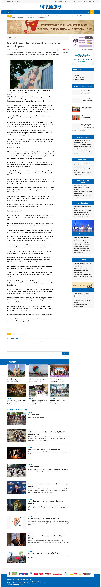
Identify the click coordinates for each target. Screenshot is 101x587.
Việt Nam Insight (11, 17)
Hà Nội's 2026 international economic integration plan (83, 192)
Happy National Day (41, 17)
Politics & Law (16, 12)
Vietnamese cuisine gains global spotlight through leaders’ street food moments (83, 300)
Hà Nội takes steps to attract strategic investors (83, 196)
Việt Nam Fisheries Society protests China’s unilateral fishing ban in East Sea (83, 276)
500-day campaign (30, 17)
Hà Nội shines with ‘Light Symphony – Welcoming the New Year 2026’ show (83, 168)
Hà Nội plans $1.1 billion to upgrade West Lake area (82, 173)
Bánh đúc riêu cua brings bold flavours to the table (81, 305)
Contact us (78, 579)
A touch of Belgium (35, 466)
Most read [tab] (87, 86)
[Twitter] (61, 49)
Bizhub (74, 1)
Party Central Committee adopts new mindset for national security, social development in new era (83, 146)
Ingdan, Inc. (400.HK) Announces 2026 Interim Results (87, 100)
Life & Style (49, 12)
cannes (28, 334)
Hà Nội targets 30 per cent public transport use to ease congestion (82, 215)
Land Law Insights (60, 15)
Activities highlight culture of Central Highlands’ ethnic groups (46, 433)
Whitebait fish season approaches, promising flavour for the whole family (82, 294)
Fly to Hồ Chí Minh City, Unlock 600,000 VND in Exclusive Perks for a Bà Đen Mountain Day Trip (83, 238)
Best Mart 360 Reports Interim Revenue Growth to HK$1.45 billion (87, 92)
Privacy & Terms (87, 579)
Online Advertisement (80, 79)
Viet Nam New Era (34, 15)
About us (72, 579)
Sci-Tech (33, 12)
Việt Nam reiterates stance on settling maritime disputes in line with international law (83, 270)
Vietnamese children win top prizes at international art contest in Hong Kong (59, 402)
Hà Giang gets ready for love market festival (44, 553)
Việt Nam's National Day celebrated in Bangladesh (87, 108)
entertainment (21, 334)
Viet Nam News (12, 95)
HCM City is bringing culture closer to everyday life (15, 380)
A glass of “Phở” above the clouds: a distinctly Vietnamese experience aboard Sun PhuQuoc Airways (82, 244)
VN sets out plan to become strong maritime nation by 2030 (82, 141)
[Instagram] (66, 49)
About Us (85, 1)
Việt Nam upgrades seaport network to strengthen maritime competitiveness (82, 264)
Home (10, 37)
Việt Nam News (50, 6)
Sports (56, 12)
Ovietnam (79, 1)
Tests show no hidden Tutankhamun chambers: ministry (45, 502)
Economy (25, 12)
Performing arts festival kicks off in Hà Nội (44, 449)
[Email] (68, 49)
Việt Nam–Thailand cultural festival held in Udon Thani (58, 380)
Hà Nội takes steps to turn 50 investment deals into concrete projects (81, 187)
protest (14, 334)
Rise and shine (33, 414)
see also (13, 362)
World (79, 12)
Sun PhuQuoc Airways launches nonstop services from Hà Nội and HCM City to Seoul (82, 250)
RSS (93, 579)
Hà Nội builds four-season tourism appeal (82, 207)
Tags (9, 334)
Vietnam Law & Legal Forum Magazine (62, 1)
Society (41, 12)
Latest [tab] (76, 86)
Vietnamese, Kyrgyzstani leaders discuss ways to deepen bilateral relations (87, 117)
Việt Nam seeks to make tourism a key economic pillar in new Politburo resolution (16, 402)
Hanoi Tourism (69, 15)
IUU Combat (20, 17)
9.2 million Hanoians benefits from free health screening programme (82, 164)
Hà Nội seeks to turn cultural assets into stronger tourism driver (82, 211)
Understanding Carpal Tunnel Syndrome (43, 518)
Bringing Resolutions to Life (21, 15)
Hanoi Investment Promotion (46, 15)
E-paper (77, 70)
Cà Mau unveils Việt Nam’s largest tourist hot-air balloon (38, 380)
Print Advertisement (79, 77)
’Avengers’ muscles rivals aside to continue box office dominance (48, 485)
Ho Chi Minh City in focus (81, 15)
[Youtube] (64, 49)
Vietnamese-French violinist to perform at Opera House (46, 537)
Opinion (73, 12)
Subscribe (77, 75)
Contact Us (91, 1)
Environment (64, 12)
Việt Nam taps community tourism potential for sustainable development (38, 402)
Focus (9, 15)
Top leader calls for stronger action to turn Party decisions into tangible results (83, 151)
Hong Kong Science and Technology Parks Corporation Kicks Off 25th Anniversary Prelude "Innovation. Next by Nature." (83, 127)
